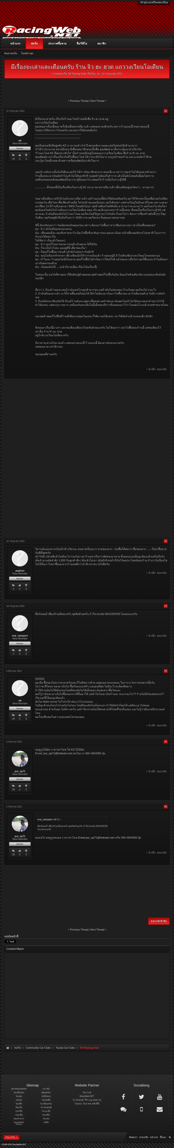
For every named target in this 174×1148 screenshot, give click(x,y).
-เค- (98, 73)
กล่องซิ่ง (19, 1115)
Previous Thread (79, 100)
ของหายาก (19, 1118)
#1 (165, 111)
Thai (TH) (10, 1137)
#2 (165, 541)
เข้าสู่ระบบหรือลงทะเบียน (154, 2)
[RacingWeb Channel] (160, 1097)
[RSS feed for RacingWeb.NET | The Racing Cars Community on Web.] (170, 1133)
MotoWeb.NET (87, 1096)
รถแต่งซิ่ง (46, 1100)
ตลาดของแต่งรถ (19, 1088)
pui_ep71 (20, 771)
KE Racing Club (77, 73)
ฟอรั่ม (34, 43)
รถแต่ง (19, 1096)
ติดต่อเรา (133, 1137)
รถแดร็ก (46, 1115)
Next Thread (97, 100)
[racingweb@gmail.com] (160, 1109)
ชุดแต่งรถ (46, 1092)
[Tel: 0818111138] (142, 1109)
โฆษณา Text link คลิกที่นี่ (87, 1103)
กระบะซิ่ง (46, 1111)
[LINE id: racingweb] (123, 1109)
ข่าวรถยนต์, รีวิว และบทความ (87, 1100)
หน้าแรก (15, 43)
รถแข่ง (46, 1118)
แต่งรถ (19, 1100)
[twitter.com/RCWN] (142, 1097)
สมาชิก (101, 43)
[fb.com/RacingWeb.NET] (123, 1097)
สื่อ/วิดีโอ (82, 43)
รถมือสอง (46, 1096)
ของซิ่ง (19, 1103)
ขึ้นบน (163, 1137)
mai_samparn (20, 635)
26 (13, 789)
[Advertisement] (87, 405)
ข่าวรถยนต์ (46, 1107)
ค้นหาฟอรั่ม (10, 53)
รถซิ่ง (46, 1122)
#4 (165, 671)
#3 (165, 606)
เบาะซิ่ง (46, 1088)
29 (13, 159)
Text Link (86, 1092)
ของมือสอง (19, 1092)
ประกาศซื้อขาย (57, 43)
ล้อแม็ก (18, 1107)
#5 (165, 741)
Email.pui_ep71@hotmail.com (96, 837)
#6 (165, 806)
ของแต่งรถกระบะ (19, 1123)
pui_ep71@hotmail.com (58, 753)
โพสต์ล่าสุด (27, 53)
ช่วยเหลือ (143, 1137)
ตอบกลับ (162, 369)
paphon (19, 570)
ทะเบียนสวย (46, 1103)
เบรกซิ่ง (18, 1111)
